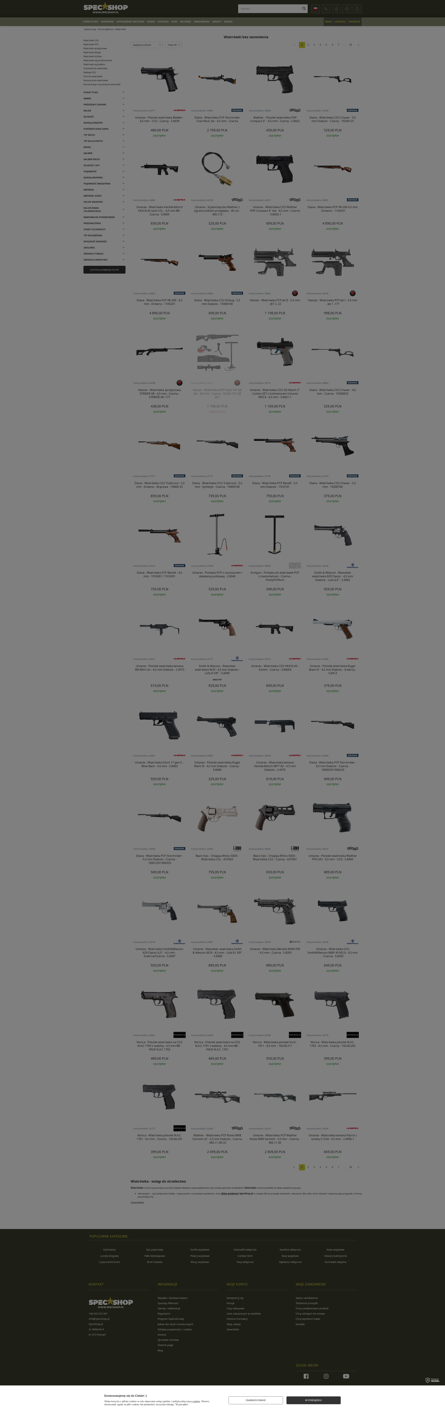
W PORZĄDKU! (313, 1400)
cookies (196, 1401)
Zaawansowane (256, 1400)
